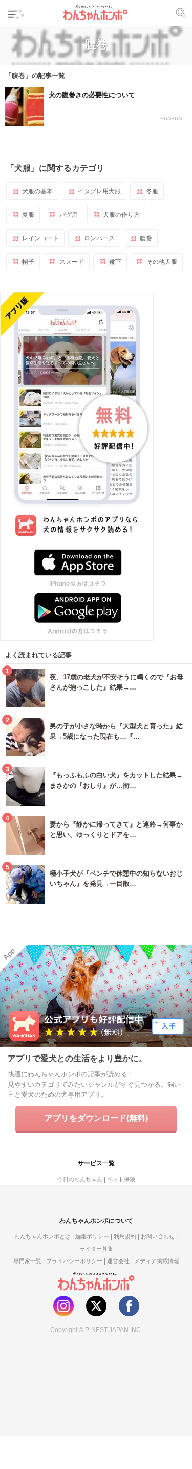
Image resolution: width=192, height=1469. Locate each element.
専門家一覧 (27, 1261)
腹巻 (146, 238)
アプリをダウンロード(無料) (96, 1118)
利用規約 (125, 1236)
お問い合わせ (158, 1236)
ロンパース (99, 238)
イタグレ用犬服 (99, 191)
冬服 (152, 191)
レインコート (40, 238)
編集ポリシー (92, 1236)
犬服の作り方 (121, 214)
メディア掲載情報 (156, 1261)
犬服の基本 (37, 191)
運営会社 (118, 1261)
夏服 (28, 214)
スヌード (71, 261)
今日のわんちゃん (79, 1179)
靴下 (115, 261)
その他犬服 (161, 261)
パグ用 (68, 214)
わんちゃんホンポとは (42, 1236)
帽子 (28, 261)
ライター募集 (96, 1249)
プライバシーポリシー (74, 1261)
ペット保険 (121, 1179)
